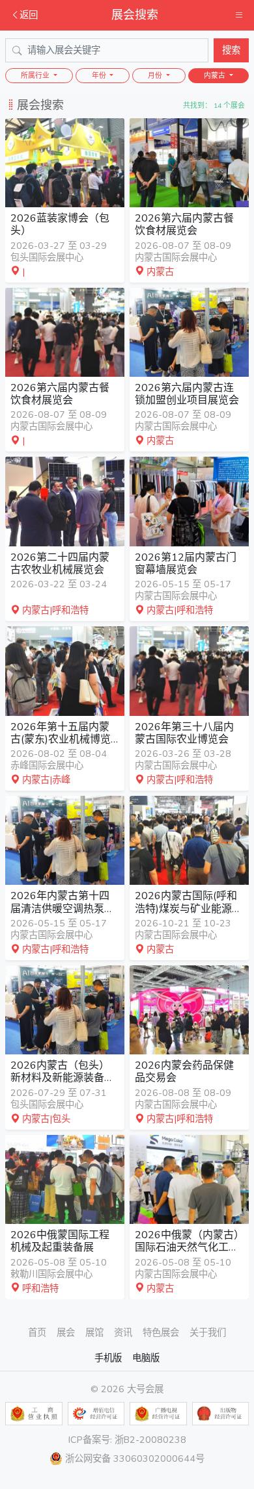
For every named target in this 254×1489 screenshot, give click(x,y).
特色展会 (161, 1332)
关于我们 (208, 1332)
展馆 (94, 1332)
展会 (66, 1332)
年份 (100, 76)
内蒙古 (215, 76)
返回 (29, 14)
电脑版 (146, 1357)
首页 (37, 1332)
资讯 (123, 1332)
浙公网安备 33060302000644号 (135, 1458)
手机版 (108, 1357)
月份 (156, 76)
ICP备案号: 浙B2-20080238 (127, 1439)
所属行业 (36, 76)
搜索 (231, 50)
